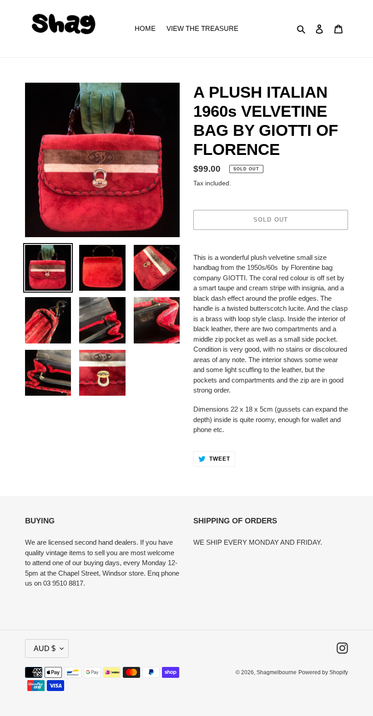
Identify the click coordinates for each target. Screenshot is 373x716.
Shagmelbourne (277, 672)
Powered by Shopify (323, 672)
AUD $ (44, 648)
